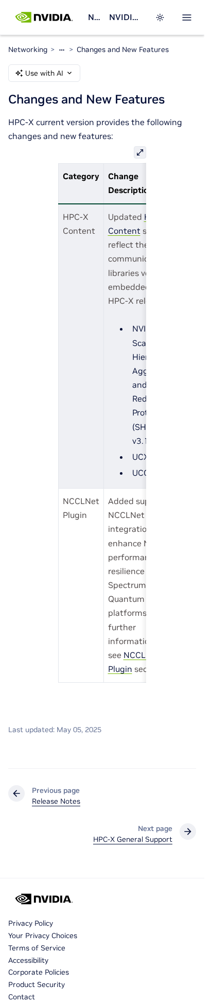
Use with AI (44, 73)
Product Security (36, 984)
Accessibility (28, 960)
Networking (94, 17)
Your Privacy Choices (42, 935)
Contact (21, 996)
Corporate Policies (38, 972)
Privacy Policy (30, 923)
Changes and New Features (123, 49)
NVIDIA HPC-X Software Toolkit (126, 17)
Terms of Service (36, 948)
